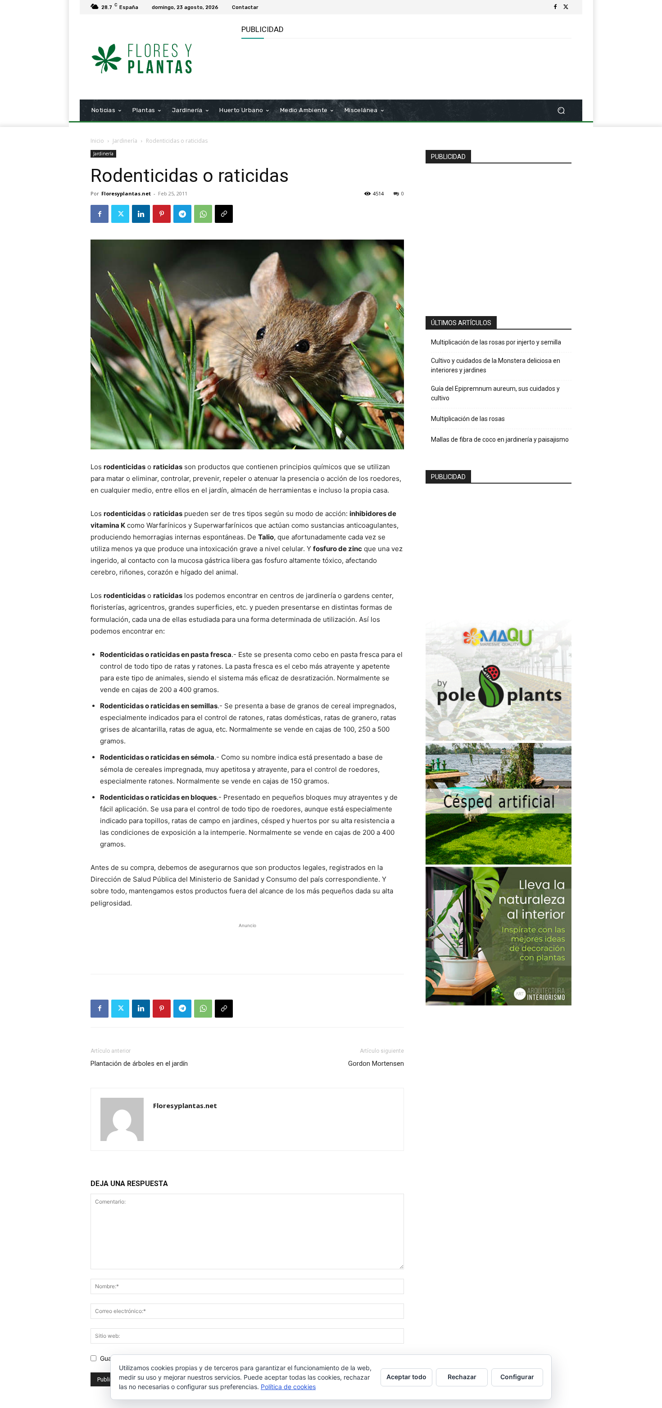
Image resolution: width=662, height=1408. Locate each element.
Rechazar (462, 1377)
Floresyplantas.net (126, 193)
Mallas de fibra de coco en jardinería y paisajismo (500, 439)
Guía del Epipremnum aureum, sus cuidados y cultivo (495, 393)
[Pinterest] (162, 214)
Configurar (517, 1377)
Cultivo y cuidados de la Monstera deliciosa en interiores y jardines (495, 365)
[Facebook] (555, 7)
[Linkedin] (141, 214)
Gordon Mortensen (376, 1063)
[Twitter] (566, 7)
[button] (560, 110)
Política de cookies (288, 1386)
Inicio (97, 141)
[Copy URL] (224, 214)
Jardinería (125, 141)
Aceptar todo (406, 1377)
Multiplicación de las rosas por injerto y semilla (496, 342)
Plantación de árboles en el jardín (139, 1063)
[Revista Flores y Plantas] (155, 57)
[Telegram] (182, 214)
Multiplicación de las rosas (468, 418)
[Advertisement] (405, 68)
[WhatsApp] (203, 214)
